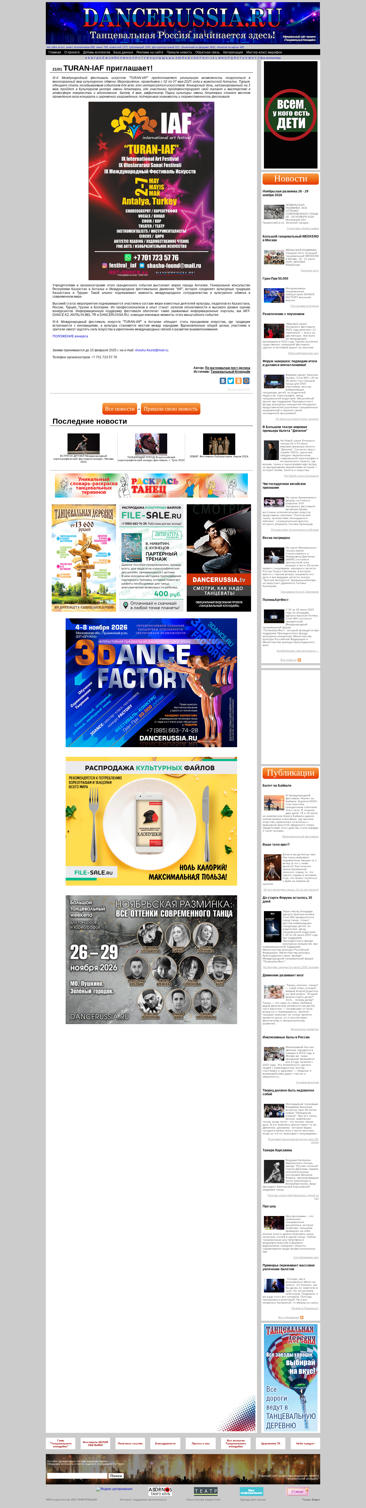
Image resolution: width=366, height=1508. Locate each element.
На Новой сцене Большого (301, 475)
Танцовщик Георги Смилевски (300, 591)
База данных (123, 52)
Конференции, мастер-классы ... (298, 650)
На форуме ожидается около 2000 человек (291, 967)
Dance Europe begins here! (203, 1499)
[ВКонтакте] (223, 381)
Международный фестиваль (300, 836)
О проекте (72, 52)
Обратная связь (207, 52)
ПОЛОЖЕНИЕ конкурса (70, 336)
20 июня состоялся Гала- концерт (297, 418)
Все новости (120, 409)
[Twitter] (230, 381)
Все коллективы (270, 57)
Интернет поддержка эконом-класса (143, 1499)
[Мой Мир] (246, 381)
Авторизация (233, 52)
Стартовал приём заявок (303, 228)
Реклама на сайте (149, 52)
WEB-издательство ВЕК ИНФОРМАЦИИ (71, 1499)
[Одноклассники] (238, 381)
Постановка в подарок (304, 305)
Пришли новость (179, 52)
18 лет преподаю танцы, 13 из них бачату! (291, 889)
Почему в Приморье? (305, 1308)
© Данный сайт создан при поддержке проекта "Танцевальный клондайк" (288, 1477)
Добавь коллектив (96, 52)
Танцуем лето (310, 270)
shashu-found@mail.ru (151, 350)
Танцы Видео (311, 1499)
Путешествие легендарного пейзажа (295, 529)
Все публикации (288, 1317)
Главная (54, 52)
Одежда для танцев (253, 1499)
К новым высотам (307, 1082)
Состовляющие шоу (306, 1257)
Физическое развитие (305, 1029)
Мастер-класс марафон (264, 52)
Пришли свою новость (171, 409)
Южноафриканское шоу (303, 353)
